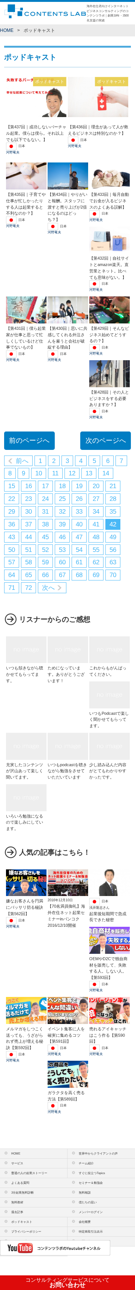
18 (62, 486)
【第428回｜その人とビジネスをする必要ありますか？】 (109, 398)
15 (11, 486)
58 (28, 562)
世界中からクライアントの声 (98, 1153)
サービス (17, 1163)
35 (113, 511)
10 (38, 473)
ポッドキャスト (21, 1222)
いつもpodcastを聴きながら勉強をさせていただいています (67, 770)
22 (11, 498)
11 (55, 473)
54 (79, 549)
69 (96, 575)
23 (28, 498)
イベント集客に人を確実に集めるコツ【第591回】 (66, 1035)
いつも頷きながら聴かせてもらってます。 (24, 674)
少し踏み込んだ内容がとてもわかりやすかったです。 (107, 770)
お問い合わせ (68, 1282)
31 (45, 511)
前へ (22, 461)
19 (79, 486)
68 (79, 575)
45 (45, 537)
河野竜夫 (13, 152)
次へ (48, 587)
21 (113, 486)
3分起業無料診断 (22, 1192)
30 (28, 511)
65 (28, 575)
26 (79, 498)
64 (11, 575)
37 (28, 524)
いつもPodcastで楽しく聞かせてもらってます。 (109, 719)
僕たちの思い (88, 1202)
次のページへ (106, 440)
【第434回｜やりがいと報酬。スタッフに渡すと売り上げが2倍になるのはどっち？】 (67, 207)
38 (45, 524)
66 (45, 575)
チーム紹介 (86, 1163)
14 (105, 473)
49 (113, 537)
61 (79, 562)
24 (45, 498)
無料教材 (17, 1202)
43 (11, 537)
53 (62, 549)
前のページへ (29, 440)
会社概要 (85, 1222)
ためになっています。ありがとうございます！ (66, 674)
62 (96, 562)
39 (62, 524)
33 (79, 511)
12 (72, 473)
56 (113, 549)
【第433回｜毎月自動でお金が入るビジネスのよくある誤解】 (109, 200)
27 (96, 498)
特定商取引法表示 (91, 1231)
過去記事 (17, 1212)
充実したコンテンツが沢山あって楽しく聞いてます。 (24, 770)
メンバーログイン (91, 1212)
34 (96, 511)
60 (62, 562)
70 (113, 575)
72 (28, 587)
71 (11, 587)
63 (113, 562)
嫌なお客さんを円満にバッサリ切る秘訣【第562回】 (24, 907)
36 (11, 524)
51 (28, 549)
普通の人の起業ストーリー (29, 1173)
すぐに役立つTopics (92, 1173)
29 (11, 511)
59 (45, 562)
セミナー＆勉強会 (91, 1183)
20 (96, 486)
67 (62, 575)
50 (11, 549)
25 (62, 498)
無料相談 (85, 1192)
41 (96, 524)
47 (79, 537)
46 (62, 537)
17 (45, 486)
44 (28, 537)
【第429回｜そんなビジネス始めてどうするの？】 (109, 334)
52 (45, 549)
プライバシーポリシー (26, 1231)
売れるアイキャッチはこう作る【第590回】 (107, 1035)
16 (28, 486)
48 (96, 537)
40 (79, 524)
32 (62, 511)
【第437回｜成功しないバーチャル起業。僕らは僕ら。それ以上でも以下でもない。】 (36, 133)
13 (89, 473)
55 (96, 549)
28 (113, 498)
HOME (7, 30)
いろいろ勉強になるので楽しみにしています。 (24, 822)
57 (11, 562)
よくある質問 (20, 1183)
